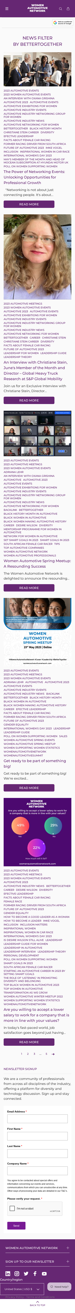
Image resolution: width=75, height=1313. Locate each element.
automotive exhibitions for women (31, 106)
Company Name (17, 1163)
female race (13, 901)
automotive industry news (24, 120)
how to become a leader (22, 920)
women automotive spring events (29, 740)
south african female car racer (28, 544)
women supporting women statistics (32, 747)
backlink (10, 510)
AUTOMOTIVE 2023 (16, 102)
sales (63, 736)
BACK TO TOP (37, 1305)
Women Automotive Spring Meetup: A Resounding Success (37, 564)
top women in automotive (23, 988)
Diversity (47, 132)
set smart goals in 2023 (21, 540)
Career (35, 337)
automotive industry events (25, 110)
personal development (21, 955)
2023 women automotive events (27, 94)
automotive (12, 479)
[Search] (61, 9)
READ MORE (29, 204)
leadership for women (21, 353)
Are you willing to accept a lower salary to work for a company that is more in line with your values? (36, 1015)
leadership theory (18, 357)
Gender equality (16, 724)
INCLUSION (11, 151)
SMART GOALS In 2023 (54, 540)
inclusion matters (34, 924)
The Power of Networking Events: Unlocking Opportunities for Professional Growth (34, 177)
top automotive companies (24, 547)
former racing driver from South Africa (35, 144)
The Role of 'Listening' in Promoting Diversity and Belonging (30, 979)
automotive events (44, 102)
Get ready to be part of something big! (35, 764)
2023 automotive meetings (23, 303)
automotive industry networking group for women (34, 115)
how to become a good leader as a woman (36, 917)
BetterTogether (16, 128)
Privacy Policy (14, 1297)
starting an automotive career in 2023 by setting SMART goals (34, 972)
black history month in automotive (30, 513)
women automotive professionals (30, 555)
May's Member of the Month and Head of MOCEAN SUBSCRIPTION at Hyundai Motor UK (36, 161)
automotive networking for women (32, 124)
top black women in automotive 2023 (31, 985)
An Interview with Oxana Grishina (29, 98)
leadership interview (20, 951)
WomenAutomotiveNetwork (25, 751)
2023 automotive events (21, 90)
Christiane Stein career (21, 132)
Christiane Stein (54, 337)
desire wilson (26, 525)
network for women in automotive (31, 536)
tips (57, 544)
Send (16, 1225)
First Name (14, 1128)
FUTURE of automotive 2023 (24, 147)
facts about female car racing (27, 140)
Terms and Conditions (40, 1297)
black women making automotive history (35, 521)
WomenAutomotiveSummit (23, 755)
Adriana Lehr (13, 472)
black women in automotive (25, 517)
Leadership (62, 728)
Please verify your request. (24, 1198)
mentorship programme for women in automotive (33, 531)
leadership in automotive (23, 947)
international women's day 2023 (28, 155)
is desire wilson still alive (24, 940)
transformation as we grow (26, 992)
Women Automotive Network (26, 551)
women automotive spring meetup (30, 744)
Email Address (17, 1111)
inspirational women (20, 928)
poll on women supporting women (30, 166)
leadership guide (53, 353)
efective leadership (18, 136)
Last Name (14, 1146)
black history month (46, 128)
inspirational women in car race (45, 151)
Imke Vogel (54, 147)
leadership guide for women (26, 944)
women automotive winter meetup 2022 (33, 996)
